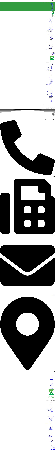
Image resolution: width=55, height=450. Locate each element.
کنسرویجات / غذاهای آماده (50, 34)
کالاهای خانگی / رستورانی (49, 94)
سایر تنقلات (51, 20)
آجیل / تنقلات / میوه (51, 18)
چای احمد (51, 26)
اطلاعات (52, 383)
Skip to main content (52, 0)
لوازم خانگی (52, 41)
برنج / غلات (51, 22)
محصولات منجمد (51, 43)
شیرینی (52, 33)
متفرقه (51, 42)
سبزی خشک (51, 32)
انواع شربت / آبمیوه (50, 48)
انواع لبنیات (51, 39)
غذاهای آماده (50, 36)
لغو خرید (52, 376)
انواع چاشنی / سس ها (49, 30)
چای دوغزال (51, 28)
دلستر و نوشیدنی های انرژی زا (49, 49)
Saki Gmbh (42, 2)
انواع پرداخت (52, 381)
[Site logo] (53, 15)
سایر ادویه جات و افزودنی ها (49, 31)
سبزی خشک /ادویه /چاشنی (50, 29)
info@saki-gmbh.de (52, 295)
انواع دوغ (51, 47)
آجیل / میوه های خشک (49, 19)
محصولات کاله (50, 45)
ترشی (51, 24)
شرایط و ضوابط (51, 375)
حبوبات (51, 23)
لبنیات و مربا (52, 38)
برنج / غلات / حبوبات (51, 21)
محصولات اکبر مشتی (50, 44)
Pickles (51, 75)
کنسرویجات (51, 37)
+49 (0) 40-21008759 (52, 236)
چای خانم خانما (50, 27)
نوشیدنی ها (52, 46)
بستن (54, 443)
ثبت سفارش (52, 384)
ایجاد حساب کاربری (53, 446)
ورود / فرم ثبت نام (51, 441)
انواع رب (51, 35)
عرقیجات (51, 50)
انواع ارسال (52, 377)
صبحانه (51, 40)
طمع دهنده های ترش (50, 71)
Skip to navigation (48, 0)
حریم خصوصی (51, 385)
